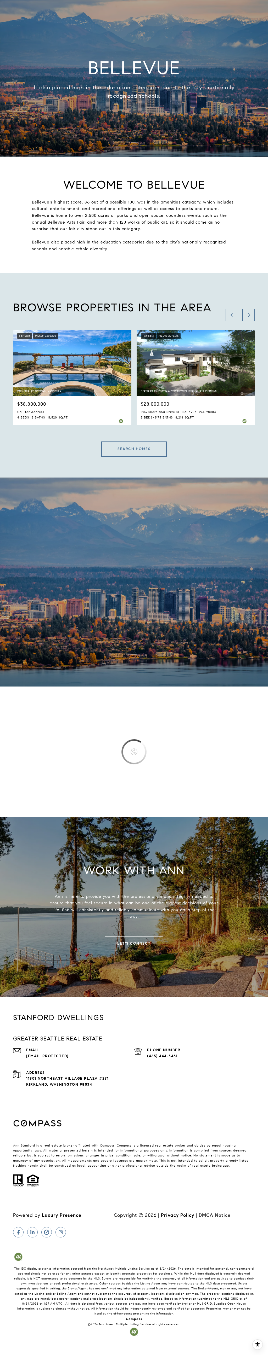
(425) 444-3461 (162, 1056)
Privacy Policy (177, 1215)
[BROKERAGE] (46, 1232)
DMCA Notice (215, 1215)
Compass (124, 1145)
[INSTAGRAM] (60, 1232)
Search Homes (134, 449)
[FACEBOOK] (18, 1232)
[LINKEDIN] (32, 1232)
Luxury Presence (61, 1215)
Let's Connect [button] (134, 943)
